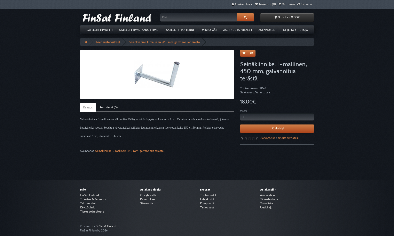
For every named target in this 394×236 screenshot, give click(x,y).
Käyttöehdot (88, 207)
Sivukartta (146, 203)
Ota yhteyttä (148, 195)
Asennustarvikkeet (237, 30)
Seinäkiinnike (103, 151)
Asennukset (268, 30)
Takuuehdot (88, 203)
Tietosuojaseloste (92, 211)
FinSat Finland (89, 195)
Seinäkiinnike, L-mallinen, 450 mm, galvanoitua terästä (164, 42)
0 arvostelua (267, 138)
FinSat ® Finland (106, 226)
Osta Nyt (277, 128)
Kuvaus (88, 107)
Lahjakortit (207, 199)
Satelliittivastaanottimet (139, 30)
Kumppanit (207, 203)
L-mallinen (119, 151)
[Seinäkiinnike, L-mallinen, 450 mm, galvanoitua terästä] (157, 74)
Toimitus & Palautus (93, 199)
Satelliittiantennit (181, 30)
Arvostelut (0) (109, 107)
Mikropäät (209, 30)
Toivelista (266, 203)
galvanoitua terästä (152, 151)
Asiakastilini (267, 195)
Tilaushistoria (269, 199)
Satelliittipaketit (99, 30)
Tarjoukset (207, 207)
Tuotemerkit (208, 195)
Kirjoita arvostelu (288, 138)
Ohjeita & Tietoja (295, 30)
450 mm (133, 151)
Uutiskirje (266, 207)
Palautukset (148, 199)
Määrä (243, 110)
